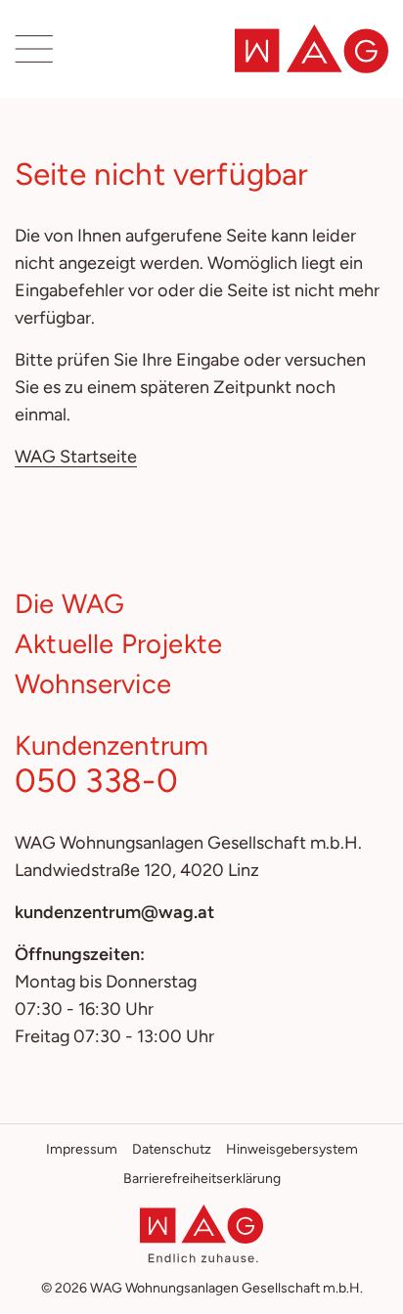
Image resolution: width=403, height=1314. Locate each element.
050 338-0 (96, 780)
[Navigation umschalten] (35, 49)
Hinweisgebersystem (292, 1149)
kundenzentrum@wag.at (114, 912)
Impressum (81, 1149)
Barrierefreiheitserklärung (202, 1178)
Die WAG (69, 604)
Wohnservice (93, 684)
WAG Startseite (76, 456)
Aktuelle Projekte (118, 644)
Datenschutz (171, 1149)
